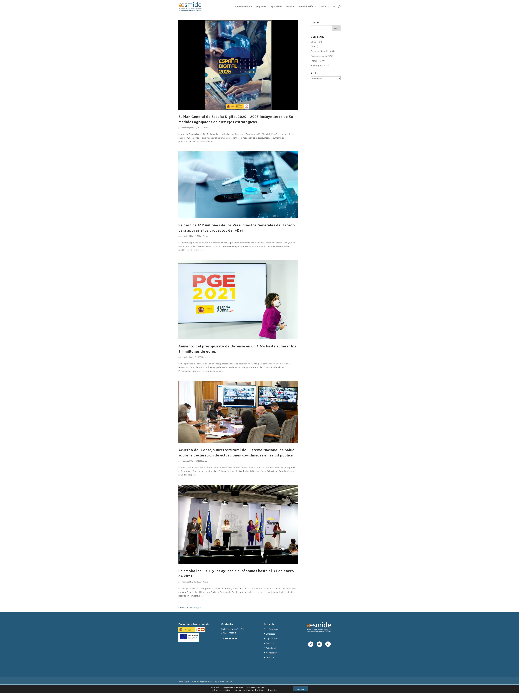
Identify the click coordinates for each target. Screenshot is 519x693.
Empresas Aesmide (320, 51)
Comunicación (306, 6)
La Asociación (242, 6)
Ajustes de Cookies (223, 681)
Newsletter (271, 652)
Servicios (291, 6)
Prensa (206, 127)
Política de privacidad (202, 681)
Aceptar (300, 688)
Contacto (324, 6)
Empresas (261, 6)
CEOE (313, 41)
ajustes (274, 690)
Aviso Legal (183, 681)
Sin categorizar (318, 65)
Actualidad (271, 647)
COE (313, 46)
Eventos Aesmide (319, 55)
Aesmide (185, 127)
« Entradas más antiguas (189, 607)
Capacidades (276, 6)
